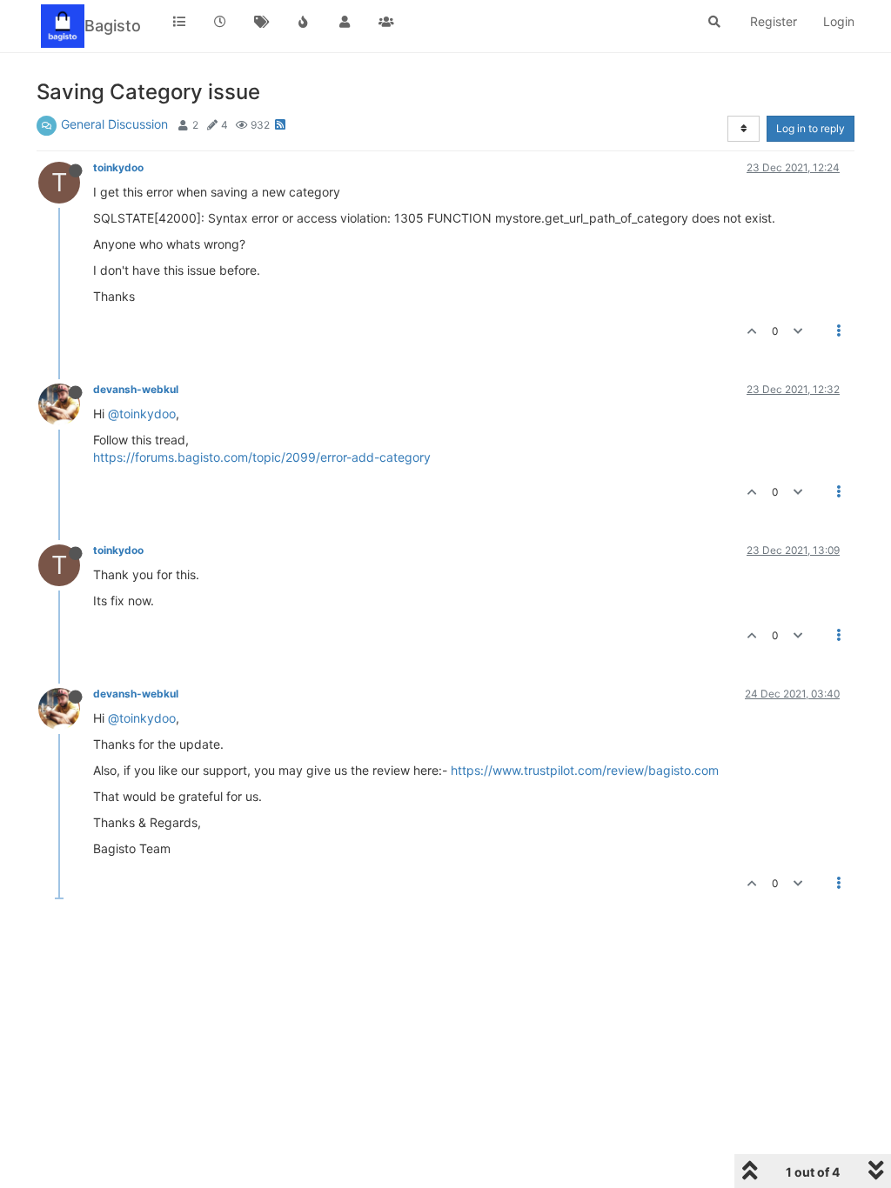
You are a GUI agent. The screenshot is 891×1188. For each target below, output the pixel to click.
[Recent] (221, 21)
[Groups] (386, 21)
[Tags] (262, 21)
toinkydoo (118, 167)
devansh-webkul (135, 389)
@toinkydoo (142, 413)
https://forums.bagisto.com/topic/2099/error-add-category (262, 457)
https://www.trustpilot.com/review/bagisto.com (585, 770)
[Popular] (304, 21)
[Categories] (179, 21)
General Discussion (114, 124)
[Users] (344, 21)
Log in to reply (810, 128)
